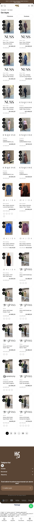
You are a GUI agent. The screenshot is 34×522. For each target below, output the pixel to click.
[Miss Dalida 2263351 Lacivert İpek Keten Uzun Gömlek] (9, 190)
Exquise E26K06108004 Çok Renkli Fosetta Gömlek (9, 141)
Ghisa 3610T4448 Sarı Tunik (25, 311)
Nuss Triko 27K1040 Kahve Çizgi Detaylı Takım (8, 108)
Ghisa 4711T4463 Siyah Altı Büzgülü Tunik (24, 382)
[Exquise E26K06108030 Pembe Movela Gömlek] (25, 124)
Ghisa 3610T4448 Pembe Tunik (7, 311)
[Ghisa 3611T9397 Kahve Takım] (25, 330)
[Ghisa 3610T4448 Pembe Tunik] (9, 295)
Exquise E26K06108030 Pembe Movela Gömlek (26, 141)
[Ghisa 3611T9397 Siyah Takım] (9, 330)
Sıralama (26, 16)
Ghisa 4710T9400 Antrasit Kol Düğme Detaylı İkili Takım (25, 418)
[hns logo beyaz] (17, 456)
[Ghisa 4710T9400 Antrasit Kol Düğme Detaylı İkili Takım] (25, 402)
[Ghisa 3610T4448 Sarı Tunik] (25, 295)
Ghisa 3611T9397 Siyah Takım (7, 346)
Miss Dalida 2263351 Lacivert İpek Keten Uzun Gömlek (8, 206)
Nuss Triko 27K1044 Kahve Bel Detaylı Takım (25, 43)
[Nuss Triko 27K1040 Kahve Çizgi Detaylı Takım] (9, 92)
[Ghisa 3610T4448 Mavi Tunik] (25, 259)
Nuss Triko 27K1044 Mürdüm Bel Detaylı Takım (8, 75)
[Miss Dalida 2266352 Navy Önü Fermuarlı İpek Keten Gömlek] (9, 228)
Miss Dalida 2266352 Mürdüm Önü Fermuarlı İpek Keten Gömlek (26, 244)
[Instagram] (2, 465)
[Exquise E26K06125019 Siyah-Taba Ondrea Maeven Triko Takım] (25, 92)
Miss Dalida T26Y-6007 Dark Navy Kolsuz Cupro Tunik (8, 275)
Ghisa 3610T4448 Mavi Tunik (26, 275)
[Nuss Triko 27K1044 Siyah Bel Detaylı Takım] (9, 26)
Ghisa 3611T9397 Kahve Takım (24, 346)
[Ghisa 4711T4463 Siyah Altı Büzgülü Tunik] (25, 366)
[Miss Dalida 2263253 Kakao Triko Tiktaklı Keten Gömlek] (25, 190)
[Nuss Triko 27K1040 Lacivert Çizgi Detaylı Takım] (25, 59)
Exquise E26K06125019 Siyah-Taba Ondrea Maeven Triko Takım (26, 108)
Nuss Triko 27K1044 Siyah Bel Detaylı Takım (8, 43)
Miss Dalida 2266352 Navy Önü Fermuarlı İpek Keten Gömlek (8, 244)
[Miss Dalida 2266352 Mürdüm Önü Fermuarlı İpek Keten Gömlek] (25, 228)
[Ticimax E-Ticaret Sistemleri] (17, 505)
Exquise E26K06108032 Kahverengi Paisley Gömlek (25, 173)
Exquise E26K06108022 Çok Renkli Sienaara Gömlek (8, 173)
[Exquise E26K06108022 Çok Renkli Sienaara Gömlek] (9, 157)
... (19, 433)
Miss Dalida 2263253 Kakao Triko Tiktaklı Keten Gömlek (25, 206)
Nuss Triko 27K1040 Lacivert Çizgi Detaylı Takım (25, 75)
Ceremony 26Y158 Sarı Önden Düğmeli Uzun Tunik (8, 382)
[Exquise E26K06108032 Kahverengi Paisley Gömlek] (25, 157)
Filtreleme (10, 16)
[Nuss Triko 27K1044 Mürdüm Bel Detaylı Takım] (9, 59)
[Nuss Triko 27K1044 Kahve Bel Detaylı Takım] (25, 26)
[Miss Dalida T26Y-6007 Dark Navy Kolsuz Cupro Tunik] (9, 259)
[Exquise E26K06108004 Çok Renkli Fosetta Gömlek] (9, 124)
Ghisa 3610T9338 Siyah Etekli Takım (8, 418)
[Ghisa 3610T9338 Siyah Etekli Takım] (9, 402)
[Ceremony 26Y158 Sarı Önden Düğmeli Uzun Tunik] (9, 366)
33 (23, 433)
